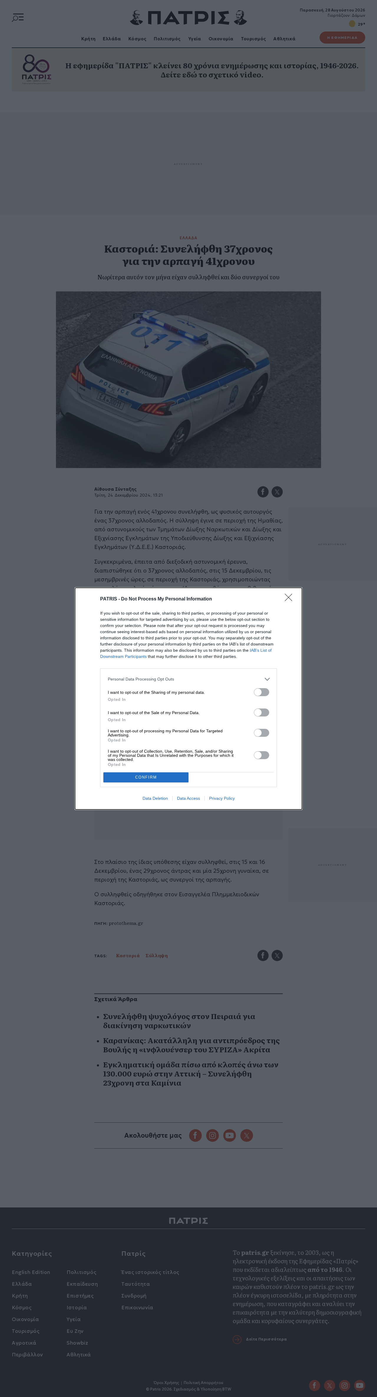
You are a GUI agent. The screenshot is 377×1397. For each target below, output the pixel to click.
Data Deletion (155, 798)
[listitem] (188, 679)
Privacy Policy (222, 798)
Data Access (188, 798)
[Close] (290, 599)
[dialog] (188, 698)
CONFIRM (146, 777)
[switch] (261, 692)
